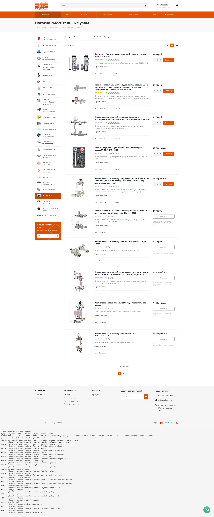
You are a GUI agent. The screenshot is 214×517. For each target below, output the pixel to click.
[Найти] (145, 5)
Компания (40, 391)
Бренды (95, 395)
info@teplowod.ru (165, 400)
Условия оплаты (70, 398)
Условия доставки (71, 401)
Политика (39, 398)
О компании (40, 395)
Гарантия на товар (71, 404)
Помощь (67, 395)
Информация (70, 391)
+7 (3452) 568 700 (164, 5)
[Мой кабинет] (177, 5)
